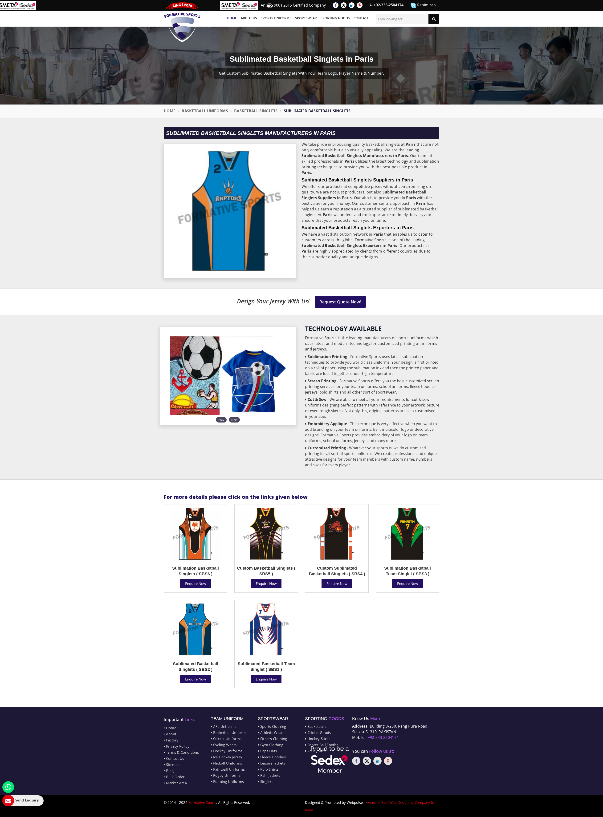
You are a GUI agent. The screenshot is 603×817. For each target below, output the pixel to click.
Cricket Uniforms (226, 738)
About (170, 734)
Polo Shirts (268, 769)
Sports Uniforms (276, 18)
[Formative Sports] (182, 22)
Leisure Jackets (272, 763)
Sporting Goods (335, 18)
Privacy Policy (177, 746)
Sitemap (172, 764)
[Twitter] (343, 5)
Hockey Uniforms (227, 751)
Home (232, 18)
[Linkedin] (351, 5)
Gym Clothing (271, 744)
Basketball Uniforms (205, 110)
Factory (171, 740)
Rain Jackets (269, 775)
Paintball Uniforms (228, 769)
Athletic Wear (271, 732)
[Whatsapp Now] (8, 787)
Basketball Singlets (256, 110)
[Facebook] (335, 5)
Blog (169, 770)
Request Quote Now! (340, 302)
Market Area (176, 783)
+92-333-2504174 (388, 5)
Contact (361, 18)
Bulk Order (174, 776)
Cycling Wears (224, 744)
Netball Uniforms (227, 763)
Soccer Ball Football (323, 744)
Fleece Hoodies (272, 757)
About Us (249, 18)
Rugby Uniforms (226, 775)
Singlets (266, 781)
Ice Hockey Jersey (227, 757)
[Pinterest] (360, 5)
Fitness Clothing (273, 738)
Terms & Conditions (182, 752)
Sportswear (306, 18)
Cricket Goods (318, 732)
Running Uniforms (228, 781)
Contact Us (174, 758)
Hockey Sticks (318, 738)
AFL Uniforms (224, 726)
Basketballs (316, 726)
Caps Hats (268, 751)
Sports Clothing (272, 726)
